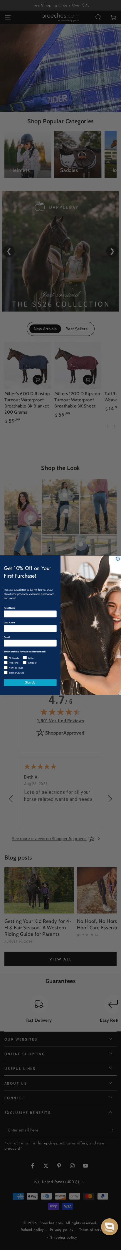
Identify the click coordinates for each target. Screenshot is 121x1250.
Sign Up (30, 682)
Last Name (9, 622)
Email (6, 637)
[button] (109, 1226)
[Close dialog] (118, 558)
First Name (9, 607)
